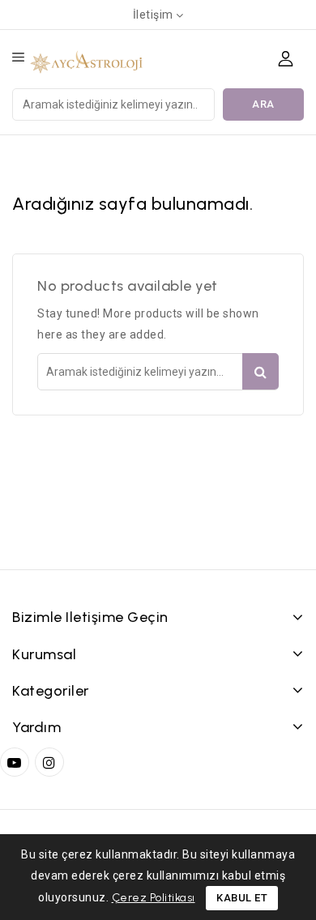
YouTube (16, 762)
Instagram (51, 762)
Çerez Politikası (153, 898)
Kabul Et (241, 898)
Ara (263, 104)
